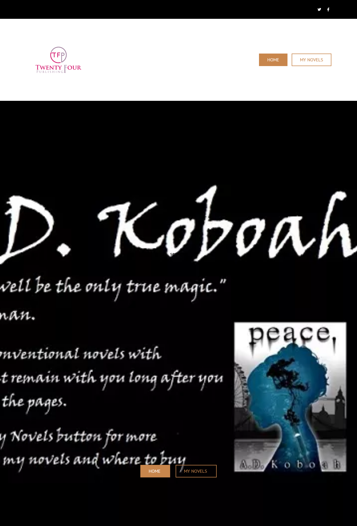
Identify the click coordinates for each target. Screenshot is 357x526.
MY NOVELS (311, 59)
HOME (273, 59)
